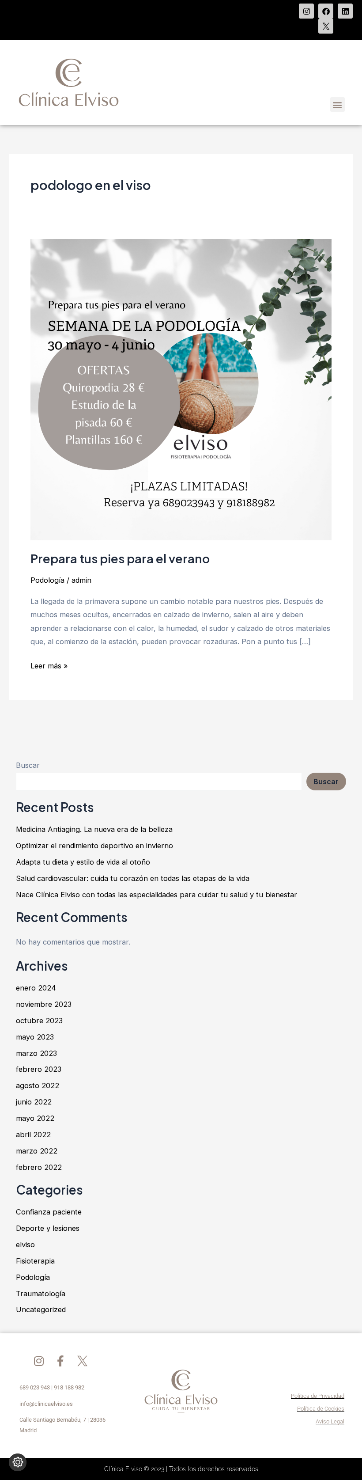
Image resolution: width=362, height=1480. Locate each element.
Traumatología (40, 1293)
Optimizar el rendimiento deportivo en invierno (94, 845)
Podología (47, 580)
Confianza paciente (49, 1211)
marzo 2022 (36, 1150)
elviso (25, 1244)
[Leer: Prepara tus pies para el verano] (181, 389)
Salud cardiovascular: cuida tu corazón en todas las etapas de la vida (132, 878)
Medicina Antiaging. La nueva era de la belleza (94, 829)
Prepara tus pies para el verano (120, 558)
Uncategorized (41, 1309)
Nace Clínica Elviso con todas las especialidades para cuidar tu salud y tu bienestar (156, 894)
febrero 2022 (39, 1167)
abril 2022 (33, 1134)
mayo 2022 (35, 1118)
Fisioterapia (35, 1260)
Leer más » (49, 664)
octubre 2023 (39, 1020)
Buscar (28, 765)
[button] (337, 104)
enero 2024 (36, 987)
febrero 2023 (38, 1069)
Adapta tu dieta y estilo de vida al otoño (83, 862)
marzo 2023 (36, 1053)
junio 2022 (34, 1101)
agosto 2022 (37, 1085)
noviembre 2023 (44, 1004)
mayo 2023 (35, 1036)
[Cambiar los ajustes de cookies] (17, 1462)
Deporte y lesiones (47, 1228)
